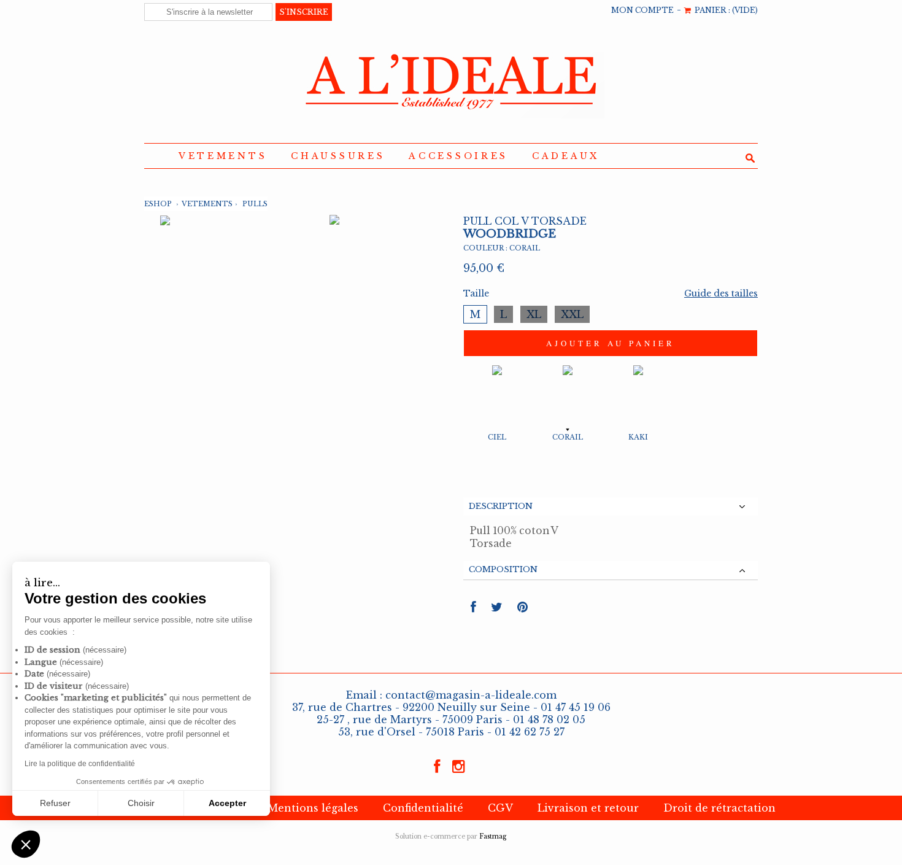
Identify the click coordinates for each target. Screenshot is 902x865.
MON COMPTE (642, 10)
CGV (500, 808)
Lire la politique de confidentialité (80, 763)
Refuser (55, 803)
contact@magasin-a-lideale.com (471, 695)
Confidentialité (423, 808)
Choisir (141, 803)
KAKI (638, 437)
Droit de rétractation (719, 808)
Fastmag (493, 836)
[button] (25, 844)
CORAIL (567, 437)
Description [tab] (501, 506)
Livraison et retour (588, 808)
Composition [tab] (503, 569)
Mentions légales (313, 808)
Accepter (227, 803)
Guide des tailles (721, 293)
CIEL (497, 437)
